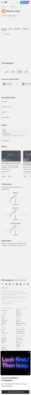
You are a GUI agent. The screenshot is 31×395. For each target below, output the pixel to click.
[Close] (29, 352)
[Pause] (28, 373)
